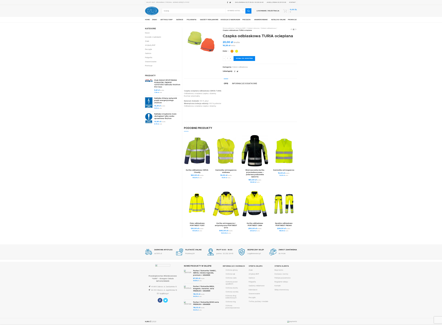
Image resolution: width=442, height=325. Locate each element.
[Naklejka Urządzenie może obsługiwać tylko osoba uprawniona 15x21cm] (149, 119)
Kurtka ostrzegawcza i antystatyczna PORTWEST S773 (226, 226)
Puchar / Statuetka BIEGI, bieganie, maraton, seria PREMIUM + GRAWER (203, 289)
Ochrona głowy (232, 270)
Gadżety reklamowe (257, 286)
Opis (226, 83)
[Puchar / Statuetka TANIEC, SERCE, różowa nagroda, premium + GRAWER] (187, 276)
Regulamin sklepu (281, 282)
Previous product (291, 29)
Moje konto (279, 270)
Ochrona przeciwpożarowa (232, 307)
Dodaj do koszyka (244, 58)
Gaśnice (148, 53)
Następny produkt (296, 29)
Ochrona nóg (231, 302)
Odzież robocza (253, 28)
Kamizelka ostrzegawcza (283, 170)
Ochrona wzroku (232, 292)
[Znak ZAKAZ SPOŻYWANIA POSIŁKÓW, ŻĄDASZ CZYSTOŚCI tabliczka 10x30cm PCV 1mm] (149, 86)
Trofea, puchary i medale (258, 301)
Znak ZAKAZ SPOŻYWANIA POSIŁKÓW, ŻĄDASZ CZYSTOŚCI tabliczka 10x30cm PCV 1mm (167, 83)
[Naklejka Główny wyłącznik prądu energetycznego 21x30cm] (149, 103)
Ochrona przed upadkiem (231, 283)
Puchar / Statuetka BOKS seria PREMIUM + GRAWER (206, 303)
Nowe (147, 33)
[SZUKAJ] (248, 11)
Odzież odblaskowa (268, 28)
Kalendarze (253, 290)
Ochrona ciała (231, 278)
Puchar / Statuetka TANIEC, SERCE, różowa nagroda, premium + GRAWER (204, 273)
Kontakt (278, 286)
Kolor (225, 51)
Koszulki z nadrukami (153, 37)
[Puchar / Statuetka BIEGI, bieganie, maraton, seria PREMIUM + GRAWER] (187, 291)
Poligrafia (148, 57)
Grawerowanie (150, 62)
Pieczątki (148, 49)
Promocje (148, 66)
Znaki (147, 41)
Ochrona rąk (230, 274)
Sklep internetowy (282, 290)
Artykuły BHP (240, 28)
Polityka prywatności (283, 278)
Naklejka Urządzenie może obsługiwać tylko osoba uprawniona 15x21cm (165, 116)
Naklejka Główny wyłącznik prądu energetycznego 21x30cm (165, 100)
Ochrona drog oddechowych (231, 297)
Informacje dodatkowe (244, 83)
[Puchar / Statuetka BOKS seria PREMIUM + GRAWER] (187, 306)
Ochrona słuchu (232, 288)
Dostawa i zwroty (281, 274)
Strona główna (228, 28)
